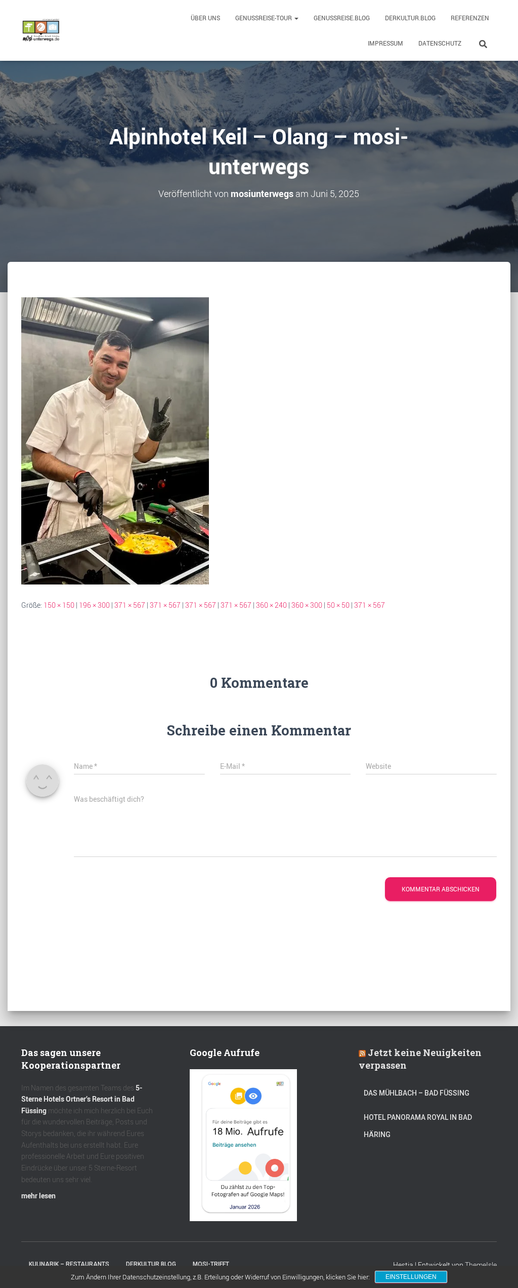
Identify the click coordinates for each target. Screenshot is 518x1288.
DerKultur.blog (410, 18)
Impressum (385, 43)
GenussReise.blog (342, 18)
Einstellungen (411, 1276)
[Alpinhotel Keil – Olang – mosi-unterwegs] (115, 440)
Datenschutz (439, 43)
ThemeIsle (481, 1265)
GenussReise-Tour (264, 18)
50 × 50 (338, 605)
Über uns (205, 18)
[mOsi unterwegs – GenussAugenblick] (41, 30)
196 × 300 (94, 605)
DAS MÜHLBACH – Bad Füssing (416, 1093)
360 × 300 (306, 605)
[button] (295, 18)
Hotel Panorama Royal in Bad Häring (418, 1126)
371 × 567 (129, 605)
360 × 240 (271, 605)
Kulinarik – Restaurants (69, 1264)
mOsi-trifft (211, 1264)
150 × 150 (59, 605)
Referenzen (470, 18)
